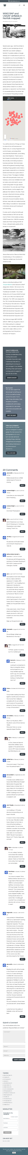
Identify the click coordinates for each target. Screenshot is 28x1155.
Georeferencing (6, 21)
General (5, 1081)
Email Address (6, 1118)
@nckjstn (17, 434)
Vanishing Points (7, 1102)
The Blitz (5, 1096)
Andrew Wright (11, 490)
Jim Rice (9, 536)
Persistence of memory (8, 1092)
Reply (22, 485)
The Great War (7, 1098)
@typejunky (9, 448)
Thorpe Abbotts (7, 284)
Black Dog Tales (7, 1075)
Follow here (11, 453)
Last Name (5, 1127)
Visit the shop (11, 415)
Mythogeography (7, 1090)
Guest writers (6, 1085)
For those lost (6, 1079)
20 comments (14, 21)
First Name (5, 1123)
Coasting (5, 1077)
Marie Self (9, 629)
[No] (26, 1151)
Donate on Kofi (12, 377)
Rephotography (7, 1094)
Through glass (7, 1100)
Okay (14, 1152)
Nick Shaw (11, 871)
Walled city (6, 1104)
